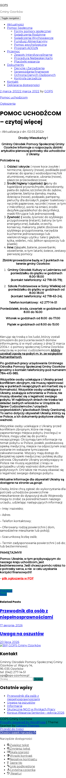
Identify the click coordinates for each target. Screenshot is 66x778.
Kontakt (12, 81)
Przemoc (13, 51)
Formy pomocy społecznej (32, 31)
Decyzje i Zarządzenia (29, 68)
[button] (18, 732)
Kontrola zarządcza (27, 78)
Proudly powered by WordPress (23, 722)
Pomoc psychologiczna (30, 44)
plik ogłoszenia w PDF (18, 578)
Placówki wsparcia (27, 61)
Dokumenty (15, 65)
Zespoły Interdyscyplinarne (33, 55)
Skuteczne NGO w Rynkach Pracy (31, 709)
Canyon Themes (27, 725)
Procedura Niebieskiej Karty (33, 58)
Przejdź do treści (12, 729)
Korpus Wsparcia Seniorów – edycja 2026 (35, 712)
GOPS (4, 5)
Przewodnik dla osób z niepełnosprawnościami (23, 697)
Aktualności (15, 24)
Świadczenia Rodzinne (30, 34)
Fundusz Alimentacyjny (31, 41)
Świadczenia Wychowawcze (34, 38)
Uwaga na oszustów (21, 702)
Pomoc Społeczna (19, 28)
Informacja (14, 706)
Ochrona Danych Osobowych (35, 75)
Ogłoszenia (7, 103)
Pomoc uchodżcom (14, 97)
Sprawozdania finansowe (31, 71)
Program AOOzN (26, 48)
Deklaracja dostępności (23, 85)
